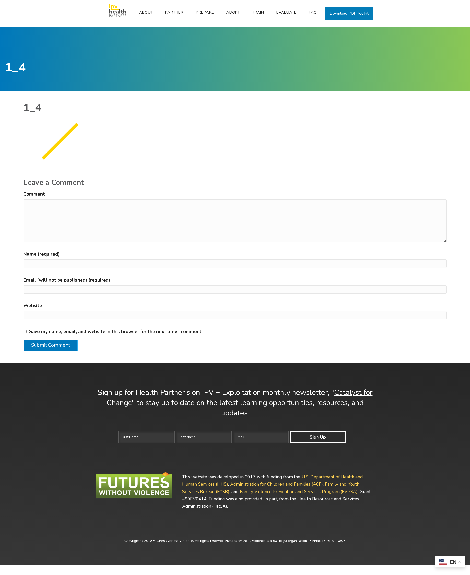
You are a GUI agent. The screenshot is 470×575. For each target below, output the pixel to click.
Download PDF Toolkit (349, 13)
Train (258, 12)
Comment (34, 194)
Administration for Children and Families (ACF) (276, 484)
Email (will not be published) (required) (67, 280)
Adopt (233, 12)
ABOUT (146, 12)
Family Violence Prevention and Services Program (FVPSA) (299, 491)
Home (115, 12)
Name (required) (41, 254)
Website (33, 306)
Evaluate (286, 12)
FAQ (313, 12)
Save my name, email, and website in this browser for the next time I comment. (115, 332)
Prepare (205, 12)
